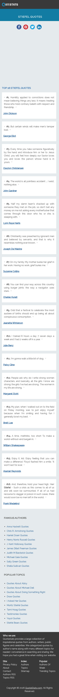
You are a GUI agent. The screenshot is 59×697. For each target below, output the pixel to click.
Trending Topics (47, 671)
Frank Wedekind (11, 503)
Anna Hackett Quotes (18, 526)
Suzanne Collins (11, 271)
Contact (7, 671)
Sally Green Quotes (16, 561)
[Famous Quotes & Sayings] (9, 6)
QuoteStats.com (33, 688)
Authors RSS (9, 674)
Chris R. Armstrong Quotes (20, 531)
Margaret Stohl (10, 393)
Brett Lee (8, 423)
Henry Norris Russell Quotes (21, 539)
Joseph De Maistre (12, 249)
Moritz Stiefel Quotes (17, 605)
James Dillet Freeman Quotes (22, 548)
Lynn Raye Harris (11, 223)
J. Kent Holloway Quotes (19, 544)
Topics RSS (8, 677)
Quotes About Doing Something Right (26, 592)
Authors (25, 664)
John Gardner (10, 190)
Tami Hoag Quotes (16, 609)
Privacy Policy (10, 664)
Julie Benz (8, 345)
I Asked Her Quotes (16, 601)
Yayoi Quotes (13, 618)
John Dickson (10, 113)
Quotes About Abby (17, 583)
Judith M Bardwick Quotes (20, 553)
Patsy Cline (9, 364)
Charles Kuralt (10, 297)
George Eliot (9, 136)
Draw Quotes (13, 596)
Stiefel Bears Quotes (17, 622)
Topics (24, 668)
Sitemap (25, 671)
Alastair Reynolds (12, 471)
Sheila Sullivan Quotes (18, 566)
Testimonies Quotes (17, 614)
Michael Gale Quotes (17, 557)
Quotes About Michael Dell (20, 588)
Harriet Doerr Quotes (17, 535)
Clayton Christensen (13, 168)
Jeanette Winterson (13, 323)
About (6, 668)
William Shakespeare (13, 445)
